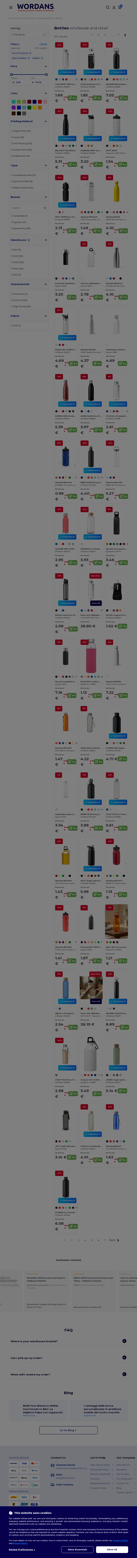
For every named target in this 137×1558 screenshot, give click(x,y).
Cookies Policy (120, 1540)
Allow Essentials (77, 1549)
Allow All (112, 1549)
